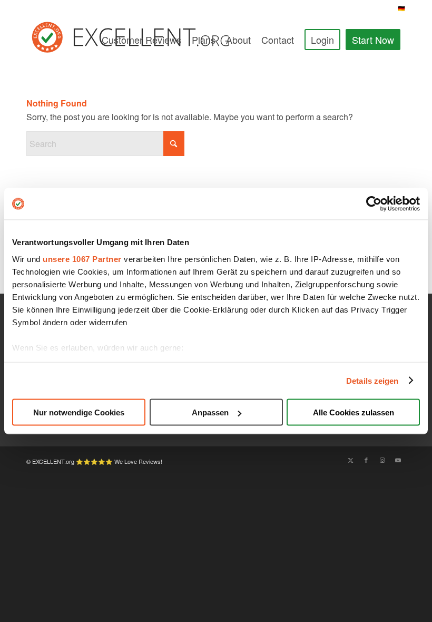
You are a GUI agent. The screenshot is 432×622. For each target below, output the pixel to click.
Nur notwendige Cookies (78, 412)
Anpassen (210, 412)
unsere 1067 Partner (82, 258)
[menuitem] (141, 39)
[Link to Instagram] (382, 460)
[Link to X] (350, 460)
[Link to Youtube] (398, 460)
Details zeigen (372, 380)
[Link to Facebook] (366, 460)
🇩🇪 (402, 8)
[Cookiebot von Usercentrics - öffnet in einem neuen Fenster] (374, 204)
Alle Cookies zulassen (353, 412)
